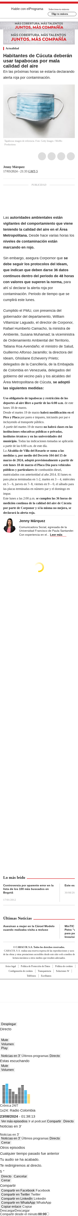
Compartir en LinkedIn (17, 1198)
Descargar (7, 1210)
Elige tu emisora (60, 14)
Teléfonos (31, 975)
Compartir (54, 1121)
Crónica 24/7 (9, 1105)
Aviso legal (10, 966)
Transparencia (44, 971)
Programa (36, 9)
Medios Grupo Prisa (39, 997)
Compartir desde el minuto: (23, 1214)
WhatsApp (71, 156)
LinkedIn (61, 156)
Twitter (52, 156)
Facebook (42, 156)
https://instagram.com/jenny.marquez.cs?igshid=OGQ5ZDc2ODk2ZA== (32, 167)
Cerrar (5, 1142)
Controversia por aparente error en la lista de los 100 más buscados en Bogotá (28, 889)
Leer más (56, 534)
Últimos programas (35, 1056)
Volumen (7, 1044)
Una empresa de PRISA (39, 988)
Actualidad (12, 48)
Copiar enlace (11, 1206)
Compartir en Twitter (15, 1194)
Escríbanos (46, 975)
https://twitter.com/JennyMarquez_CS (27, 167)
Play (4, 1048)
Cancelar (20, 1176)
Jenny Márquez (14, 167)
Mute (4, 1040)
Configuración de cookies (21, 971)
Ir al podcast (37, 1121)
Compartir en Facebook (18, 1190)
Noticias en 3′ (10, 1056)
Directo (55, 1056)
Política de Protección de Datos (35, 966)
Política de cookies (64, 966)
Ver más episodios (14, 1121)
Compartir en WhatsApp (18, 1202)
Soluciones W (62, 971)
